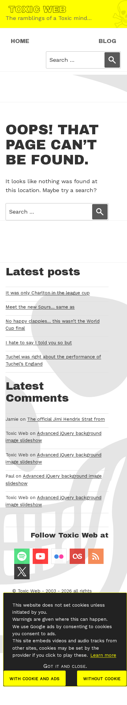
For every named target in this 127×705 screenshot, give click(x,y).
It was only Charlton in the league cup (48, 293)
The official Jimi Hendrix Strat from (66, 419)
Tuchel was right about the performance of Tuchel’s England (53, 360)
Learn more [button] (103, 655)
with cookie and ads (34, 678)
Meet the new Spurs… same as (40, 307)
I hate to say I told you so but (39, 342)
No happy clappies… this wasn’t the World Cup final (53, 324)
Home (20, 41)
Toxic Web (29, 591)
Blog (107, 41)
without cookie (102, 678)
